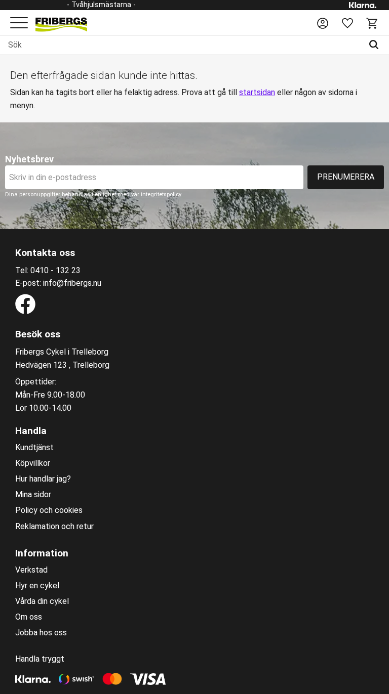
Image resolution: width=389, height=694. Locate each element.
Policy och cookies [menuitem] (49, 510)
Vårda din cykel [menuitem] (42, 601)
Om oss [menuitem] (28, 617)
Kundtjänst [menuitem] (34, 447)
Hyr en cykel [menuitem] (37, 585)
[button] (19, 23)
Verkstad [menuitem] (31, 570)
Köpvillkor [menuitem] (32, 463)
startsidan (257, 92)
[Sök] (376, 45)
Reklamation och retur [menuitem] (54, 526)
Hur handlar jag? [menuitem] (43, 479)
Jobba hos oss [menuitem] (41, 632)
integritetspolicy (161, 194)
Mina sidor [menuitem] (33, 494)
